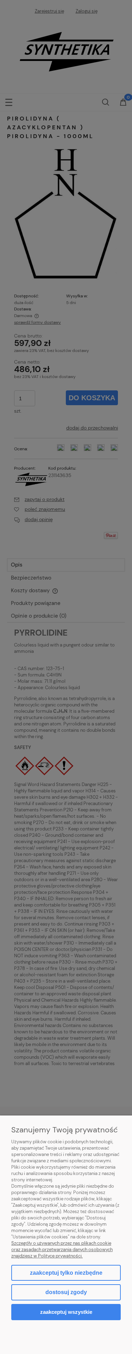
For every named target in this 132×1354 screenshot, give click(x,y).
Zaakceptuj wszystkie (66, 1312)
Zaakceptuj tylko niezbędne (66, 1273)
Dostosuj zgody (66, 1292)
